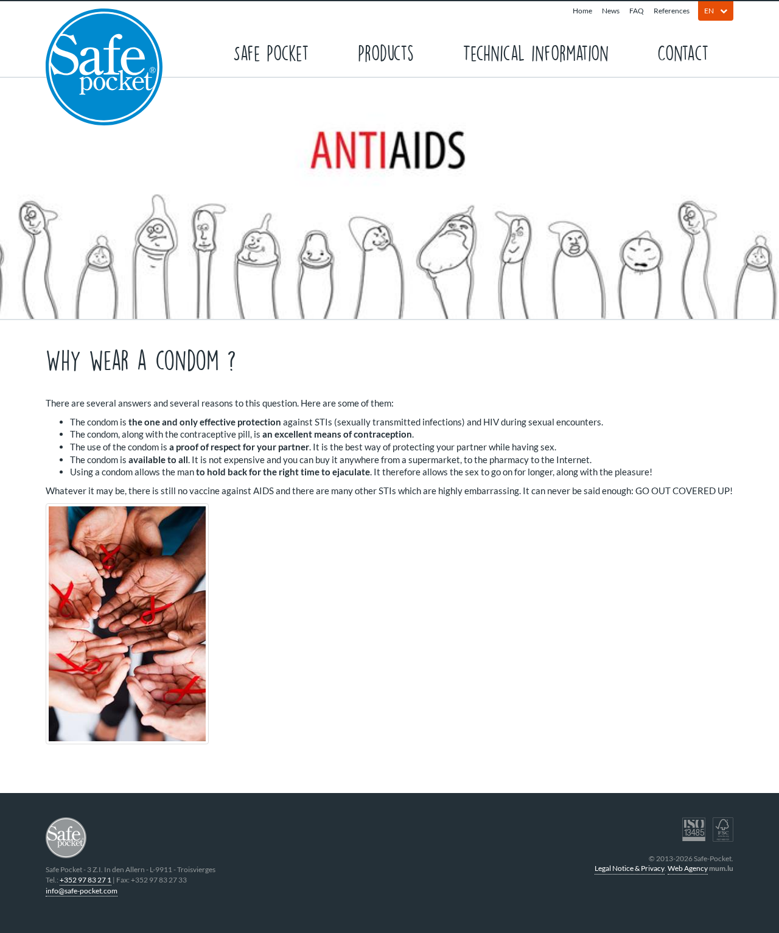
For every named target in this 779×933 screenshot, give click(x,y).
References (672, 10)
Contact (683, 52)
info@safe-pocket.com (81, 890)
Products (386, 52)
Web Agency (688, 868)
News (611, 10)
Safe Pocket (271, 52)
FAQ (636, 10)
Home (582, 10)
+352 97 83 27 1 (85, 879)
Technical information (536, 52)
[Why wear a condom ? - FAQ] (389, 623)
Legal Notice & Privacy (630, 868)
